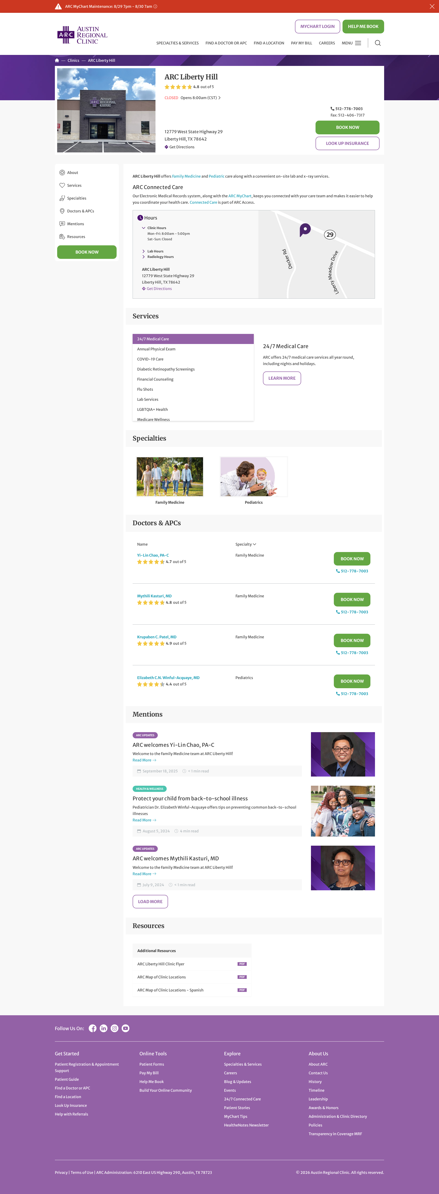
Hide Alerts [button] (432, 6)
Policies (315, 1125)
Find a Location (269, 43)
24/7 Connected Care (242, 1099)
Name (142, 544)
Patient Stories (237, 1107)
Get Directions (182, 147)
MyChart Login (317, 26)
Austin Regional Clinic (82, 34)
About (72, 172)
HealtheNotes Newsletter (246, 1125)
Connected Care (203, 202)
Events (230, 1090)
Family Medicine (186, 176)
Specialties (76, 198)
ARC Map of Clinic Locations (161, 977)
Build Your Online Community (165, 1090)
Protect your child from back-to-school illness (190, 798)
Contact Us (318, 1073)
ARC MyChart (240, 196)
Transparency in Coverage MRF (335, 1134)
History (315, 1081)
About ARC (318, 1064)
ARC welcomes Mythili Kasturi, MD (176, 858)
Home (57, 60)
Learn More (282, 378)
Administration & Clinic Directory (338, 1116)
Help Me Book (363, 26)
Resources (76, 236)
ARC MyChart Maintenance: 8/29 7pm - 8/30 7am (108, 6)
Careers (327, 43)
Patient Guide (67, 1079)
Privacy (61, 1172)
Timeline (316, 1090)
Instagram (114, 1028)
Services (74, 185)
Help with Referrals (71, 1114)
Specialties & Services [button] (177, 43)
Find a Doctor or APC (226, 43)
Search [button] (378, 43)
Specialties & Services (243, 1064)
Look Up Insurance (347, 143)
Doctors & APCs (80, 211)
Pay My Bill (301, 43)
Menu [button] (347, 43)
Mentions (75, 224)
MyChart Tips (235, 1116)
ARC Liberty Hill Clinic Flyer (160, 964)
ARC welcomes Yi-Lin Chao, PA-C (173, 745)
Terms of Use (82, 1172)
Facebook (92, 1028)
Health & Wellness (149, 789)
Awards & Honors (324, 1107)
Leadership (318, 1099)
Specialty (244, 544)
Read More (142, 760)
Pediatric (217, 176)
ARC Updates (145, 735)
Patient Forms (151, 1064)
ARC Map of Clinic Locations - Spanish (170, 990)
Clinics (73, 60)
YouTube (125, 1028)
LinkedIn (103, 1028)
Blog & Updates (237, 1081)
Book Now (347, 127)
